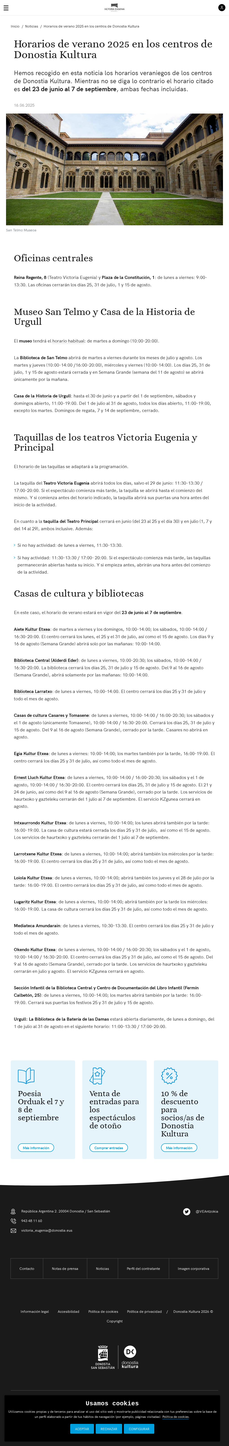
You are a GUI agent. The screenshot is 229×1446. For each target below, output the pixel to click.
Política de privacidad (144, 1311)
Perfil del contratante (143, 1268)
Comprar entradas (108, 1147)
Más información (36, 1147)
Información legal (35, 1311)
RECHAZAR (109, 1429)
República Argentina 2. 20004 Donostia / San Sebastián (65, 1210)
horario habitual (68, 340)
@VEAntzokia (207, 1211)
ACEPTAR (82, 1429)
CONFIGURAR (139, 1429)
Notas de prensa (65, 1268)
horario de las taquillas (41, 466)
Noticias (102, 1268)
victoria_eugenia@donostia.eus (46, 1230)
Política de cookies (103, 1311)
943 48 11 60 (31, 1220)
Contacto (26, 1268)
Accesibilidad (68, 1311)
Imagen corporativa (193, 1268)
